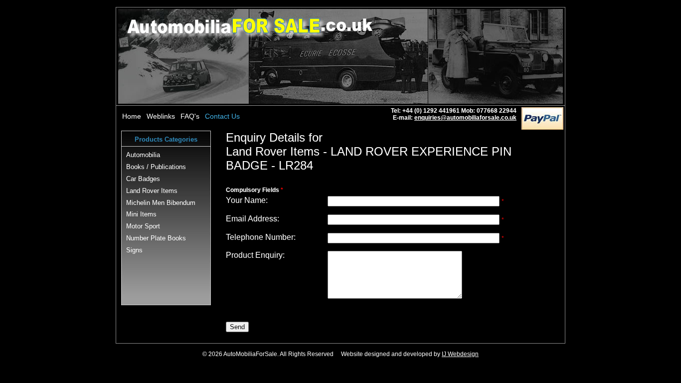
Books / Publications (156, 167)
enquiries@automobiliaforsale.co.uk (465, 117)
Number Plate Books (156, 238)
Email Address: (252, 218)
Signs (134, 250)
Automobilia (143, 155)
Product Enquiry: (255, 255)
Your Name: (247, 200)
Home (131, 116)
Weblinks (161, 116)
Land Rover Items (151, 190)
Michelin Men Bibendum (160, 202)
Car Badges (143, 179)
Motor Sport (143, 226)
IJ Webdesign (460, 354)
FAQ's (189, 116)
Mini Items (141, 214)
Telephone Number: (261, 237)
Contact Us (222, 116)
